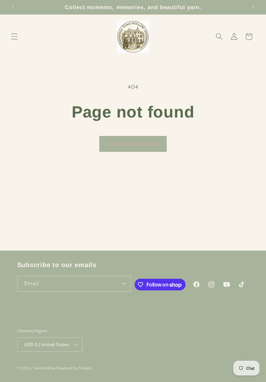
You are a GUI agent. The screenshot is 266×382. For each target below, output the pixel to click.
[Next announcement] (253, 7)
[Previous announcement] (13, 7)
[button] (14, 36)
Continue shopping (133, 143)
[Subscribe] (123, 284)
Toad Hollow (44, 368)
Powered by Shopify (74, 368)
